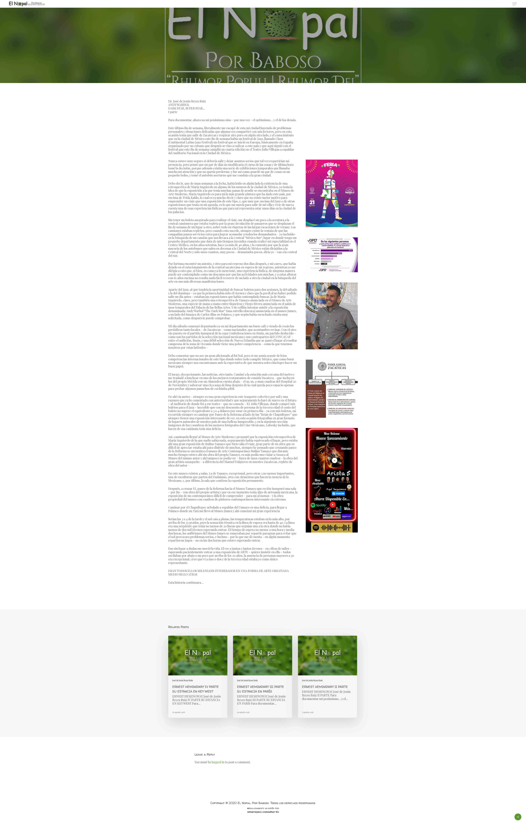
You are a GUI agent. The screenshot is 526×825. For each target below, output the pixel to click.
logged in (218, 762)
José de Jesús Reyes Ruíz (263, 82)
